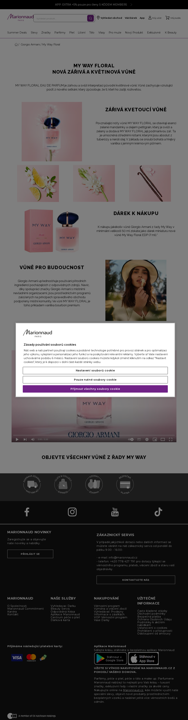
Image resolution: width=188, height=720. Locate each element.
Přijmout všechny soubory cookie (95, 389)
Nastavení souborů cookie (95, 370)
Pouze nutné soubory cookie (95, 380)
